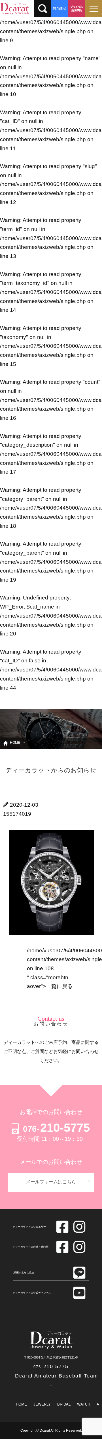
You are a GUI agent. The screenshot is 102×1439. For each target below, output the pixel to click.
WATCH (83, 1404)
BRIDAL (64, 1404)
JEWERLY (42, 1404)
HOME (21, 1404)
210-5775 (56, 1127)
